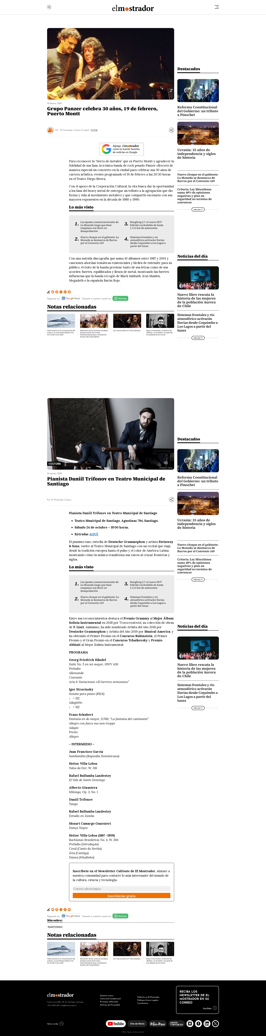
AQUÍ (93, 534)
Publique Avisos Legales (147, 999)
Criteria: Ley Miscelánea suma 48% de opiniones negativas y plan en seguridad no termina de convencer (194, 195)
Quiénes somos (106, 995)
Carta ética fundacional (110, 998)
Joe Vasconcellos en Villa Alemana (126, 330)
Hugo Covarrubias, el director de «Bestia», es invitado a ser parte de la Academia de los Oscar (159, 332)
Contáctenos (142, 1002)
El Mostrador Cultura (61, 499)
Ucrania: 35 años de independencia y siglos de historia (196, 154)
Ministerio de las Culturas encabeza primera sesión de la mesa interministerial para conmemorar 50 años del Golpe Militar (94, 333)
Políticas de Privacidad (110, 1004)
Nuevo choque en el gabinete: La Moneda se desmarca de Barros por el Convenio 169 (99, 240)
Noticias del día (192, 256)
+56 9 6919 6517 (53, 1005)
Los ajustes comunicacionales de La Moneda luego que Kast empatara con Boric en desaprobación (99, 226)
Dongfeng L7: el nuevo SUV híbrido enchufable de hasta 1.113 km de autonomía (146, 225)
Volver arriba (52, 1023)
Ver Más (93, 130)
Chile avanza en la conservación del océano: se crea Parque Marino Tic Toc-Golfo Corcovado (61, 332)
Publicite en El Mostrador (148, 996)
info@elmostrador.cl (68, 1005)
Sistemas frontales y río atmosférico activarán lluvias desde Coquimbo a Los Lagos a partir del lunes (148, 242)
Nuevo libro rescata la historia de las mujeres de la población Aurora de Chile (196, 300)
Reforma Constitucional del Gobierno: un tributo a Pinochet (197, 111)
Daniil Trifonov (55, 927)
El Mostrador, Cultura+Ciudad (74, 129)
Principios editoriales (109, 1001)
